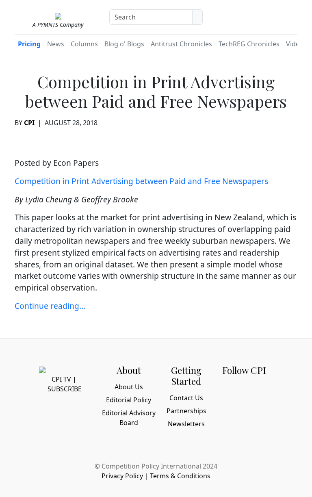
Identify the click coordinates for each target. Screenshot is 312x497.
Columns (84, 43)
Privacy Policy (122, 475)
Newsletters (186, 423)
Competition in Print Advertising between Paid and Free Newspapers (141, 181)
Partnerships (186, 410)
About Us (129, 386)
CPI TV (61, 379)
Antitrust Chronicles (181, 43)
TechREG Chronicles (249, 43)
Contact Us (186, 397)
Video (294, 43)
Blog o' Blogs (124, 43)
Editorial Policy (128, 399)
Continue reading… (50, 305)
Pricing (29, 43)
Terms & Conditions (180, 475)
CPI (29, 122)
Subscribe (65, 388)
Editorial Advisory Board (129, 417)
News (55, 43)
